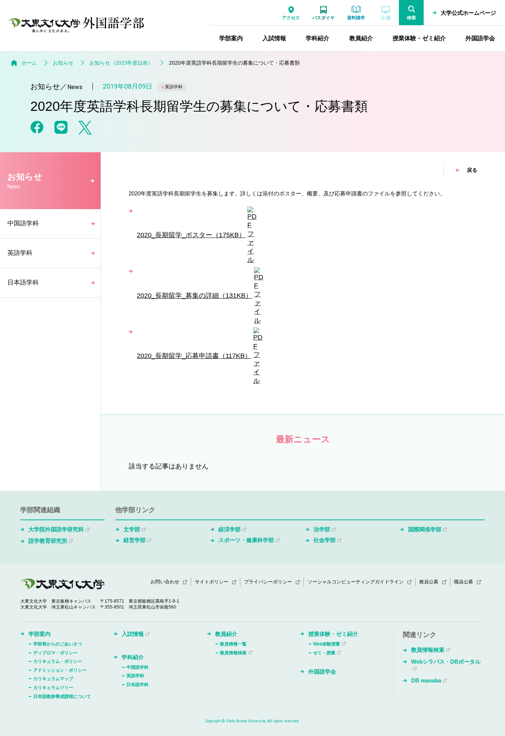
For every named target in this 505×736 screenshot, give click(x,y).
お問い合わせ (164, 582)
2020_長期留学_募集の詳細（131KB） (194, 295)
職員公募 (463, 582)
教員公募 (428, 582)
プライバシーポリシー (268, 582)
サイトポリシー (211, 582)
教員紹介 (226, 634)
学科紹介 (133, 657)
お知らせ (63, 63)
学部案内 (39, 634)
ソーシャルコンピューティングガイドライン (356, 582)
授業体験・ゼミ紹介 (333, 634)
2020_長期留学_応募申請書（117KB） (194, 356)
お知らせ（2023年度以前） (121, 63)
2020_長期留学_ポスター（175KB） (191, 235)
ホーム (29, 63)
